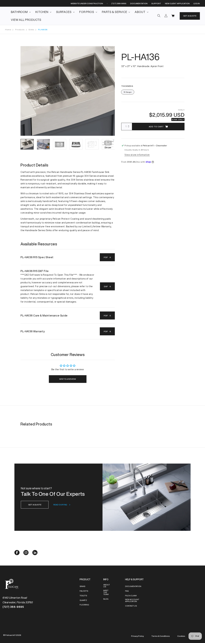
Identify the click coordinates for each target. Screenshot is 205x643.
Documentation (133, 586)
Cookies (181, 636)
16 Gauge (128, 92)
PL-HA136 (43, 29)
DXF (106, 286)
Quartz (83, 600)
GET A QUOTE (189, 16)
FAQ (127, 591)
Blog (105, 599)
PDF (106, 257)
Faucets (84, 591)
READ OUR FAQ (60, 505)
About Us (106, 586)
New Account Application (132, 600)
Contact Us (131, 606)
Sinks (31, 29)
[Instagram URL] (26, 554)
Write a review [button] (67, 379)
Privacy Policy (137, 636)
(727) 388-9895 (118, 3)
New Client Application (177, 3)
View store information (137, 155)
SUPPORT (156, 3)
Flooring (84, 605)
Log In (196, 3)
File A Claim (131, 595)
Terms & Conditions (160, 636)
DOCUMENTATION (139, 3)
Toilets (83, 595)
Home (8, 29)
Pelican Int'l (10, 635)
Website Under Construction (87, 3)
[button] (20, 12)
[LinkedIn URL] (34, 554)
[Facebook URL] (17, 554)
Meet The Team (106, 592)
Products (20, 29)
